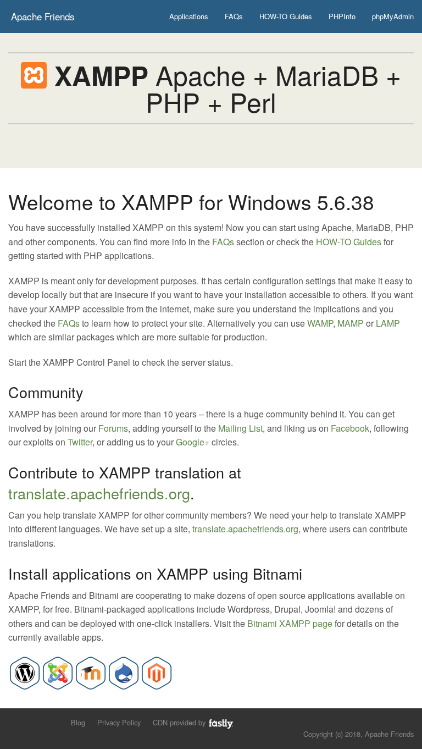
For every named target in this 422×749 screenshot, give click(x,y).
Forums (113, 428)
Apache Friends (43, 16)
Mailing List (240, 428)
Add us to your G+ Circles (52, 722)
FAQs (234, 16)
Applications (188, 16)
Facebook (350, 428)
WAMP (320, 323)
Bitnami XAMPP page (289, 623)
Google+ (192, 442)
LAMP (388, 323)
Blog (78, 722)
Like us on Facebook (34, 722)
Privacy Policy (119, 722)
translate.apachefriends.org (99, 493)
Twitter (80, 442)
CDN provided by (180, 722)
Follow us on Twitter (15, 722)
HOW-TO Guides (285, 16)
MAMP (350, 323)
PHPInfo (342, 16)
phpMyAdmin (393, 16)
